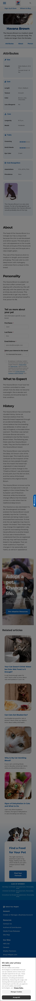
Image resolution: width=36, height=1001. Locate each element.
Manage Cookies (16, 992)
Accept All (16, 997)
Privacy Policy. (18, 988)
